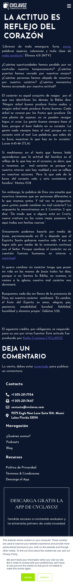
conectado (41, 366)
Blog (9, 448)
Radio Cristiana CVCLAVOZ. (43, 338)
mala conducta (12, 55)
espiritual (8, 258)
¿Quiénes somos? (18, 436)
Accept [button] (28, 577)
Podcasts (12, 442)
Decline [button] (44, 577)
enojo (66, 46)
